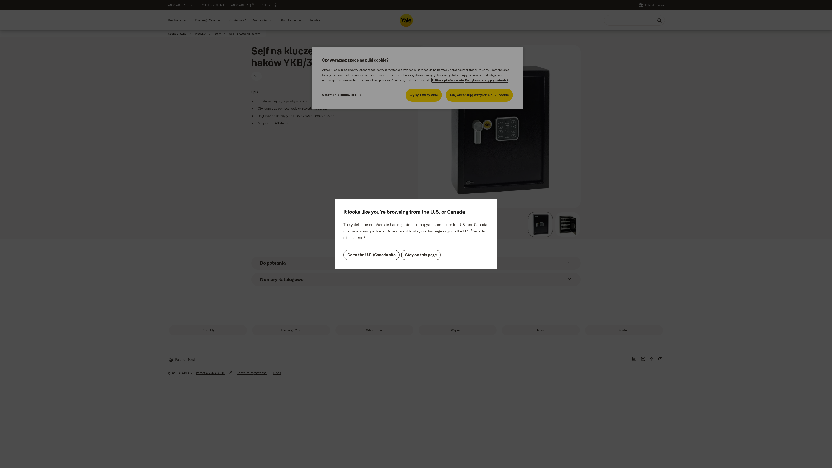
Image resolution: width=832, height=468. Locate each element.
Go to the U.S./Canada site (371, 254)
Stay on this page (421, 254)
